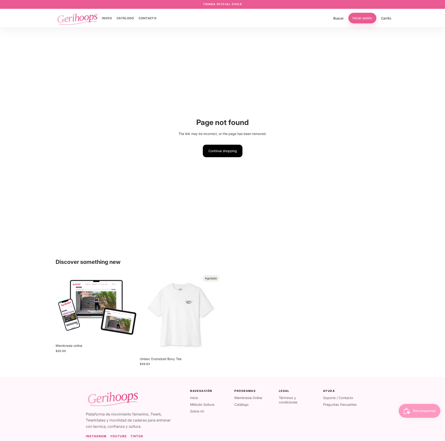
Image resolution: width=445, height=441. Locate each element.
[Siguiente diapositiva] (214, 314)
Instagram (96, 436)
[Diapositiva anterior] (147, 314)
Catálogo (241, 404)
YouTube (118, 436)
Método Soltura (202, 404)
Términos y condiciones (288, 400)
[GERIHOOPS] (112, 397)
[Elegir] (130, 334)
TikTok (136, 436)
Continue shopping (222, 151)
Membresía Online (248, 398)
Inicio (194, 398)
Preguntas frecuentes (340, 404)
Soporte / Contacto (338, 398)
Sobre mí (197, 411)
